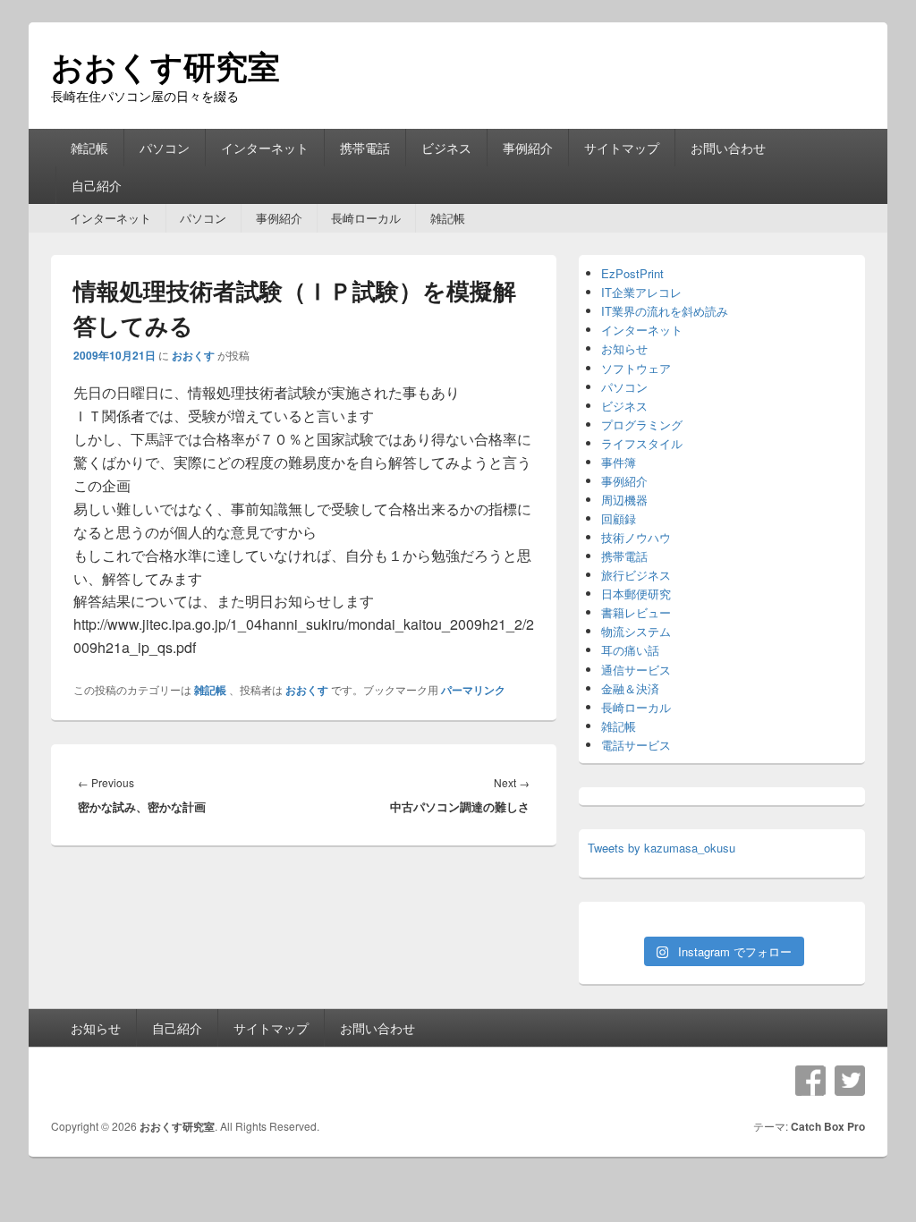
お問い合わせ (728, 148)
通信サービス (636, 669)
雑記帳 (89, 148)
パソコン (165, 148)
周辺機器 (624, 499)
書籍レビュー (636, 612)
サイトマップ (621, 148)
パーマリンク (473, 690)
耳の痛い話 (630, 649)
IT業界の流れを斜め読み (664, 310)
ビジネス (446, 148)
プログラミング (642, 424)
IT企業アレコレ (641, 292)
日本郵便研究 (636, 593)
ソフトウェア (636, 368)
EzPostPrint (632, 273)
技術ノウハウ (636, 537)
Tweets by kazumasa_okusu (661, 847)
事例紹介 (528, 148)
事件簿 (618, 462)
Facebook (810, 1080)
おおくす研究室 (165, 65)
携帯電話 (365, 148)
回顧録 (618, 518)
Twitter (850, 1080)
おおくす (193, 355)
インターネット (265, 148)
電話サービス (636, 744)
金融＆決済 (630, 688)
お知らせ (624, 348)
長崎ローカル (366, 217)
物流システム (636, 631)
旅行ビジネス (636, 574)
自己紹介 (97, 185)
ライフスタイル (642, 443)
